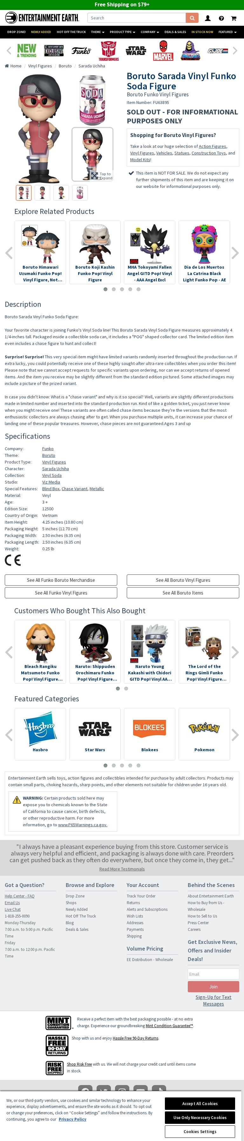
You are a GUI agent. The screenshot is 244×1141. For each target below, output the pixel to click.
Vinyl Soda (52, 475)
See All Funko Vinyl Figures (61, 593)
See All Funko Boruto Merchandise (61, 580)
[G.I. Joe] (218, 50)
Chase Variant (74, 488)
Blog (70, 922)
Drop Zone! (16, 32)
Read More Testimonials (122, 869)
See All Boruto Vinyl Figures (183, 580)
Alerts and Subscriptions (147, 909)
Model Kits (140, 159)
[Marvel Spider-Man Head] (163, 50)
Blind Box (50, 488)
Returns (133, 902)
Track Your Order (141, 896)
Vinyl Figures (142, 153)
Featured (226, 32)
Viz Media (51, 482)
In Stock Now (202, 32)
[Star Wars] (136, 50)
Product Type (121, 32)
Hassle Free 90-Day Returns (135, 1038)
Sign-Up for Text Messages (214, 1000)
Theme (96, 32)
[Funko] (81, 50)
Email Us (12, 902)
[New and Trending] (27, 50)
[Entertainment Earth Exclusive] (54, 50)
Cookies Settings (200, 1131)
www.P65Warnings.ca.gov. (82, 825)
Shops (71, 902)
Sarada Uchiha (55, 468)
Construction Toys (209, 153)
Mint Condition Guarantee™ (169, 1025)
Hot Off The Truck (71, 32)
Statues (181, 153)
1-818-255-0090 (17, 916)
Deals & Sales (175, 32)
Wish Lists (135, 916)
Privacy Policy (72, 1119)
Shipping (134, 936)
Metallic (97, 488)
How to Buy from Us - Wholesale (206, 906)
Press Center (198, 922)
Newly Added (41, 32)
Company (148, 32)
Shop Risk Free (79, 1064)
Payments (135, 929)
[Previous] (8, 50)
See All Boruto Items (183, 593)
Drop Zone (75, 896)
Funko (48, 448)
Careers (194, 929)
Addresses (135, 922)
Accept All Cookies (200, 1103)
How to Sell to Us (202, 916)
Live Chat (13, 909)
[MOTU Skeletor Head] (191, 50)
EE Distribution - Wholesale (150, 959)
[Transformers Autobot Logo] (109, 50)
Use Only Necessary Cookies (200, 1117)
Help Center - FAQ (20, 896)
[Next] (235, 50)
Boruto (48, 455)
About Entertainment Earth (211, 896)
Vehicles (164, 153)
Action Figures (212, 146)
